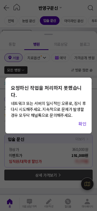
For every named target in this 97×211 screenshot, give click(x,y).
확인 (82, 123)
